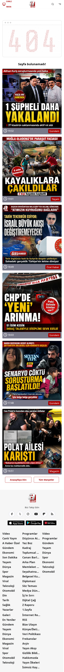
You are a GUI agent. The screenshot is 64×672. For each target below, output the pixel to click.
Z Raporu (28, 605)
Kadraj (26, 548)
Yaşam (6, 562)
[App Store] (16, 523)
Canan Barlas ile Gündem (32, 557)
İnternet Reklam (32, 615)
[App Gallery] (49, 523)
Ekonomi (8, 552)
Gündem (8, 548)
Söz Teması (29, 586)
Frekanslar (29, 639)
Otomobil (8, 590)
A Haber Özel (11, 543)
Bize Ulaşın (29, 624)
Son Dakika (9, 557)
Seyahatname (31, 571)
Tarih (5, 600)
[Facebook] (12, 514)
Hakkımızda (30, 658)
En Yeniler (9, 620)
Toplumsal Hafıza (32, 552)
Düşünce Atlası (32, 538)
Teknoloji (8, 586)
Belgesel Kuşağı (32, 576)
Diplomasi (28, 581)
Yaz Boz (27, 543)
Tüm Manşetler (46, 479)
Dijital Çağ (29, 600)
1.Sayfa (27, 609)
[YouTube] (36, 514)
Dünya (6, 567)
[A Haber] (32, 4)
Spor (5, 571)
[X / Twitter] (20, 514)
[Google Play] (34, 523)
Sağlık (6, 605)
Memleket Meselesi (32, 567)
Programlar (30, 533)
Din (4, 595)
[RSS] (52, 514)
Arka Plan (28, 562)
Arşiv (25, 643)
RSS (24, 620)
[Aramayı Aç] (52, 4)
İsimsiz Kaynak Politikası (32, 667)
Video (6, 533)
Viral (5, 581)
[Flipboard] (44, 514)
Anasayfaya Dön (18, 479)
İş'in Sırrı (28, 595)
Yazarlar (7, 609)
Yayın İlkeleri (31, 662)
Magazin (8, 576)
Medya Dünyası (32, 590)
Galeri (6, 615)
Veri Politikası (31, 634)
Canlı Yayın (9, 538)
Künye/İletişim (32, 629)
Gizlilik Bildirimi (32, 653)
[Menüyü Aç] (60, 4)
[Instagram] (28, 514)
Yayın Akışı (29, 648)
